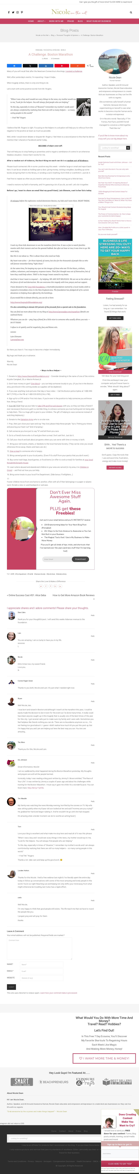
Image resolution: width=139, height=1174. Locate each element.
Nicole (46, 58)
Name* (10, 964)
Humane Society (40, 574)
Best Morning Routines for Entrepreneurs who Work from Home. (114, 177)
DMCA (95, 1161)
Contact (62, 1131)
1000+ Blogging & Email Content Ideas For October (112, 193)
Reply (92, 615)
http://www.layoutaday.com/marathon (64, 312)
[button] (131, 12)
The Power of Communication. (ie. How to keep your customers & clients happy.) (114, 215)
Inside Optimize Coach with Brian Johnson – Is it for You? (115, 163)
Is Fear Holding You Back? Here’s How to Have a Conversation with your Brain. (114, 222)
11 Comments (55, 58)
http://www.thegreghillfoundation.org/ (26, 302)
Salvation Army (27, 419)
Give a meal (15, 451)
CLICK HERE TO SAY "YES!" (120, 1163)
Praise (70, 21)
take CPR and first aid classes (50, 406)
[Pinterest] (22, 12)
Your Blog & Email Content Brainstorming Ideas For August (114, 208)
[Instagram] (17, 12)
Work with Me (56, 21)
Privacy (31, 1161)
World (63, 50)
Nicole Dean (51, 574)
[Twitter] (13, 12)
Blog (80, 21)
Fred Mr (30, 574)
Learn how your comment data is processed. (58, 993)
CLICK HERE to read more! (121, 2)
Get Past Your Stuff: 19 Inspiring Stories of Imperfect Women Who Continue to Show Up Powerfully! (113, 185)
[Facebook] (9, 12)
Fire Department (21, 574)
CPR (13, 574)
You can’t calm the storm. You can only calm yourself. (113, 170)
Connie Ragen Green (25, 681)
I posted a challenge (73, 71)
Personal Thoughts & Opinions (48, 50)
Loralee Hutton (23, 870)
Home (31, 21)
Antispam (48, 1161)
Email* (10, 971)
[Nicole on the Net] (69, 11)
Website (11, 977)
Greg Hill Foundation (36, 287)
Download (80, 559)
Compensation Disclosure (64, 1161)
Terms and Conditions (17, 1161)
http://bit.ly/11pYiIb (36, 788)
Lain (19, 633)
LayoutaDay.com (17, 340)
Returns (39, 1161)
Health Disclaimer (84, 1161)
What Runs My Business (99, 21)
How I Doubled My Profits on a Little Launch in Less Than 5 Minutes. (114, 229)
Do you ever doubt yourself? (107, 234)
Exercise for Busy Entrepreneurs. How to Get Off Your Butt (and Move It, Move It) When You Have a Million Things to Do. (115, 201)
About (41, 21)
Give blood (35, 383)
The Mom (21, 742)
